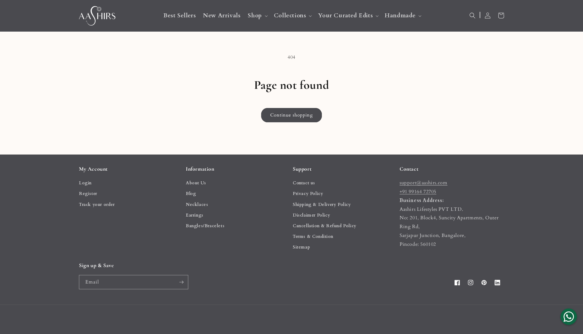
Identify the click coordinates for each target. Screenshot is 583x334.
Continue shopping (291, 115)
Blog (191, 194)
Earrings (194, 215)
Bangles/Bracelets (205, 226)
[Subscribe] (181, 282)
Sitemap (301, 247)
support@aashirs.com (423, 182)
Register (88, 194)
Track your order (97, 204)
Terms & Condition (313, 236)
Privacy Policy (308, 194)
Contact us (304, 183)
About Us (196, 183)
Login (85, 183)
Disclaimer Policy (311, 215)
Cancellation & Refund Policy (324, 226)
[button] (257, 15)
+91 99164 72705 (418, 191)
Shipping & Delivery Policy (322, 204)
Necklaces (197, 204)
